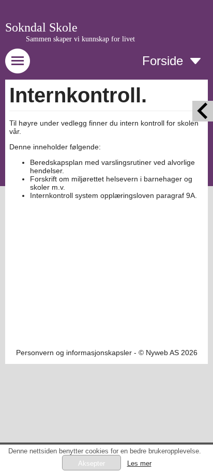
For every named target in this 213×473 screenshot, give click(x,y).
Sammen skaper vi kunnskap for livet (80, 39)
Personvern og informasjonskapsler (74, 352)
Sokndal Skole (41, 27)
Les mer (139, 463)
